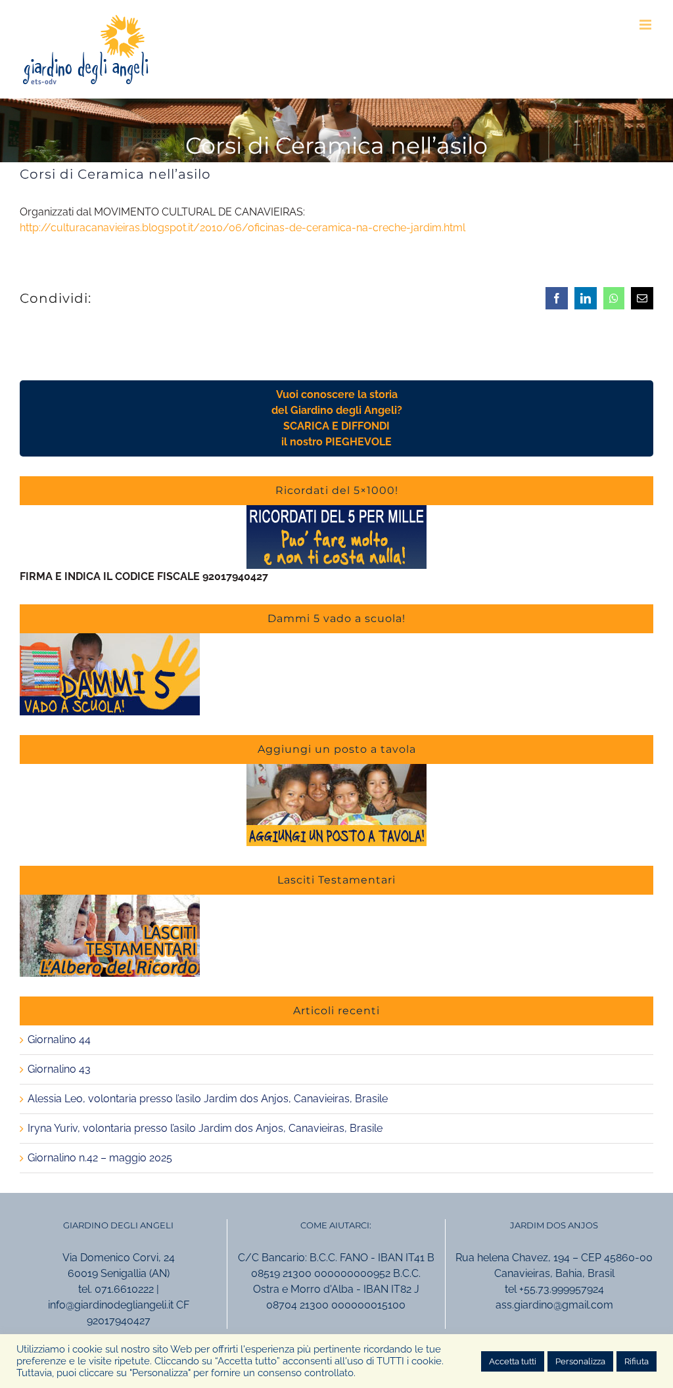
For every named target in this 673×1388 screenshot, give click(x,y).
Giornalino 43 (59, 1069)
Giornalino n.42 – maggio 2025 (100, 1158)
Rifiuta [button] (636, 1361)
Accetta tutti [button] (512, 1361)
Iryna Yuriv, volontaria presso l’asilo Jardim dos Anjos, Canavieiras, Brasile (205, 1128)
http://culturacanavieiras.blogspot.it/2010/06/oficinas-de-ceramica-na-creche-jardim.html (242, 227)
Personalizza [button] (580, 1361)
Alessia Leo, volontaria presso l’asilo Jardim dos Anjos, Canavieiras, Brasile (208, 1098)
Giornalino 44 (59, 1039)
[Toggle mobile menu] (646, 25)
